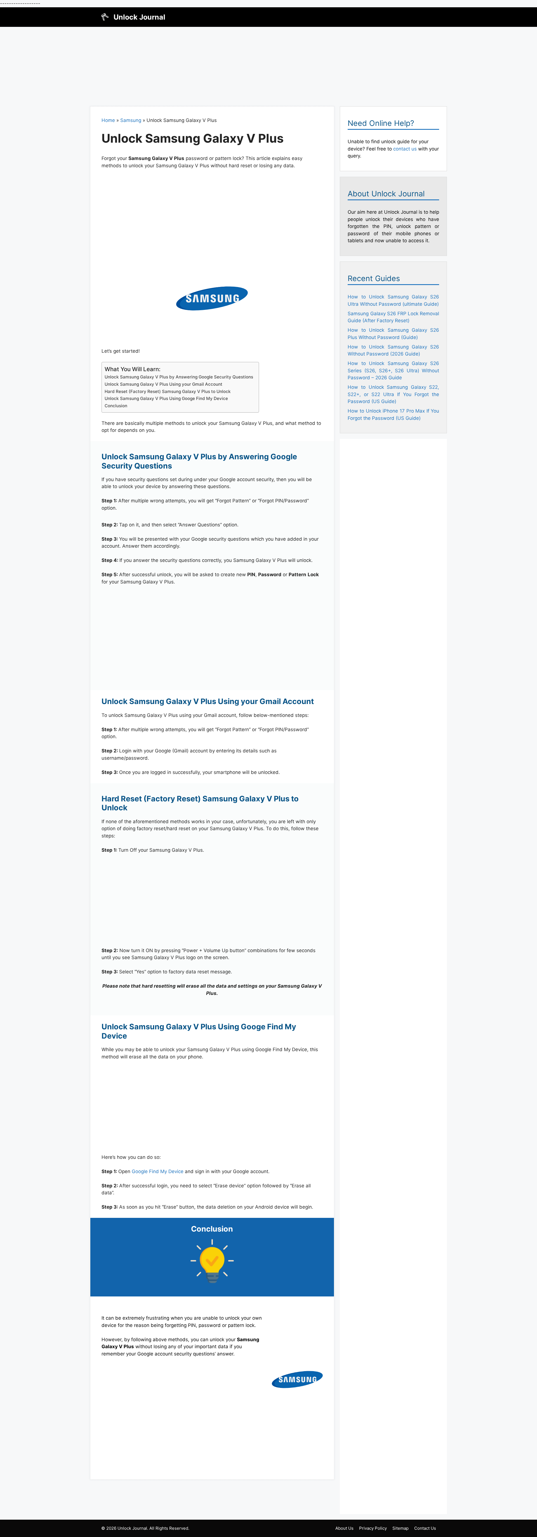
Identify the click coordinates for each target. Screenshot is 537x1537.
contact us (405, 149)
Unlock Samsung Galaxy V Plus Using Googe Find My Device (166, 398)
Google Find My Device (157, 1171)
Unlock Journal (139, 17)
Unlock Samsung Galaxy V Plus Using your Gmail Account (163, 384)
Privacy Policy (373, 1528)
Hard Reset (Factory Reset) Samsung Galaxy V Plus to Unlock (168, 391)
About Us (344, 1528)
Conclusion (116, 405)
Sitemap (400, 1528)
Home (108, 120)
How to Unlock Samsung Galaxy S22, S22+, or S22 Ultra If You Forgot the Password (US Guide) (393, 394)
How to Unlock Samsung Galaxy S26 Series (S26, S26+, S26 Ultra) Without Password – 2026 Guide (393, 370)
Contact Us (425, 1528)
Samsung (130, 120)
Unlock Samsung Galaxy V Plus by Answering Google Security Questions (179, 377)
